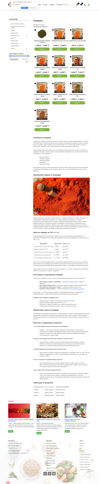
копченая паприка (73, 281)
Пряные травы (14, 40)
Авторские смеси (51, 443)
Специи (12, 48)
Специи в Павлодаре (85, 454)
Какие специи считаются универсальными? (72, 420)
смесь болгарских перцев (77, 288)
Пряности (13, 38)
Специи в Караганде (85, 464)
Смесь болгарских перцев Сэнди (43, 257)
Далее (10, 431)
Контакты (60, 4)
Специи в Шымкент (85, 469)
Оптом (45, 4)
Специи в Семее (84, 459)
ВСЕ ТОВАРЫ (50, 470)
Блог (81, 448)
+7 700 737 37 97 (12, 448)
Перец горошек (14, 33)
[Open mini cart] (77, 5)
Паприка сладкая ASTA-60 (41, 249)
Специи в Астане (84, 467)
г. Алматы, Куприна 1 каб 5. (15, 443)
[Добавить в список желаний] (35, 30)
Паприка (13, 30)
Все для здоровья (49, 387)
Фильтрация (14, 59)
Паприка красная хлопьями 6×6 (42, 255)
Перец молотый (14, 35)
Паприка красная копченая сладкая (43, 252)
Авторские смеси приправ (17, 23)
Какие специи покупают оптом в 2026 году (48, 420)
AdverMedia (23, 453)
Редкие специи (14, 43)
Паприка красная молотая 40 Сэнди (43, 246)
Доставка (82, 443)
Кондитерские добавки (53, 448)
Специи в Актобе (84, 462)
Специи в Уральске (85, 457)
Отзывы (51, 4)
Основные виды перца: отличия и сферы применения (21, 420)
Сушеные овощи (15, 45)
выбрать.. (42, 49)
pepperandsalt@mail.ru (14, 450)
